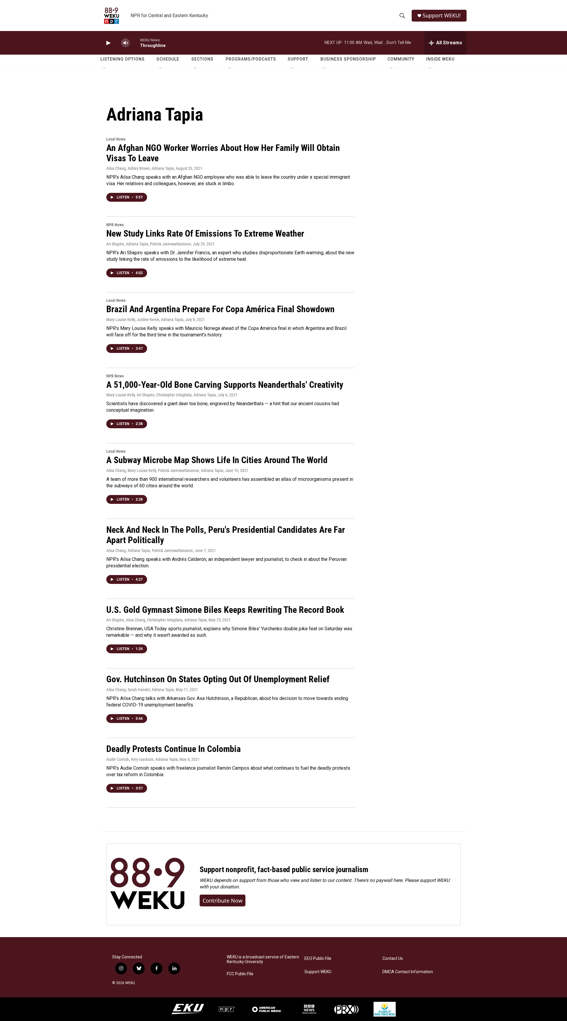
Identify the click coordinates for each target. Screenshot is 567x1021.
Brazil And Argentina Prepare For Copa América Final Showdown (220, 309)
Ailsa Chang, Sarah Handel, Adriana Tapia (140, 689)
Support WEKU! (442, 15)
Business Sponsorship (348, 59)
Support (298, 59)
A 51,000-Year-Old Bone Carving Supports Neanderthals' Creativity (224, 385)
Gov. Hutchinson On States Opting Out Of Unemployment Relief (218, 679)
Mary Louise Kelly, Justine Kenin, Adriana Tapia (144, 319)
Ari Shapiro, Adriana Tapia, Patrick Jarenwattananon (148, 244)
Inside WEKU (440, 59)
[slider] (135, 43)
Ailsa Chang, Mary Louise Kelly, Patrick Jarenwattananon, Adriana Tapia (164, 470)
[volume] (125, 43)
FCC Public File (240, 974)
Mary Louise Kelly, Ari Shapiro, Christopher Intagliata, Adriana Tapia (161, 395)
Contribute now (222, 900)
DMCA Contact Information (407, 972)
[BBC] (309, 1009)
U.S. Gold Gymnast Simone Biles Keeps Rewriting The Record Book (225, 610)
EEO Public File (317, 958)
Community (400, 59)
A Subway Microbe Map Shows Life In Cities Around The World (217, 460)
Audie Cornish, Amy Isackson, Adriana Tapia (142, 759)
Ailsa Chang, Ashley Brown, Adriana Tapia (140, 168)
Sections (202, 59)
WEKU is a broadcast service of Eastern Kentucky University (263, 959)
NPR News (115, 224)
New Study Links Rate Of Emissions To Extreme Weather (205, 233)
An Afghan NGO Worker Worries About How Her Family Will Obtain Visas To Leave (223, 153)
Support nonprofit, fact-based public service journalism (284, 869)
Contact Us (392, 958)
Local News (116, 139)
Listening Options (122, 59)
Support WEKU (317, 972)
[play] (108, 43)
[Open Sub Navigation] (104, 68)
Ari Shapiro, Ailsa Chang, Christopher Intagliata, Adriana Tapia (156, 620)
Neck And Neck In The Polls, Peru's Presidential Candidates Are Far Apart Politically (225, 535)
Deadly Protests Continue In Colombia (173, 749)
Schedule (168, 59)
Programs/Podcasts (251, 59)
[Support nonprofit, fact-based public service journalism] (147, 884)
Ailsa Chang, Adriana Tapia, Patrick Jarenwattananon (149, 550)
